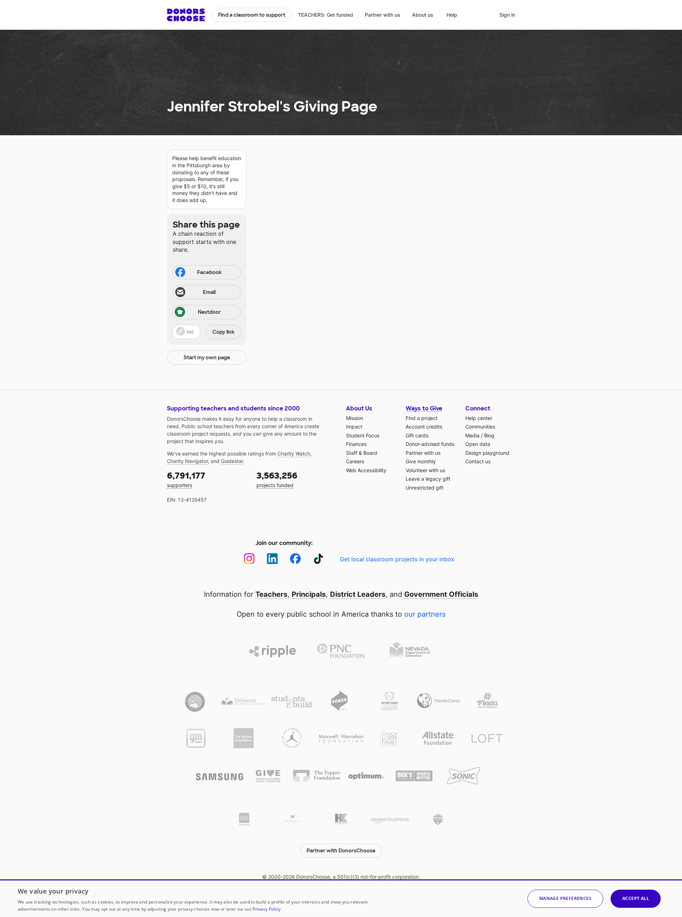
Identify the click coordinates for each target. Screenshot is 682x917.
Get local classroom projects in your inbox (397, 559)
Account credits (424, 427)
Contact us (478, 461)
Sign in (507, 15)
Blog (489, 435)
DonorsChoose (186, 15)
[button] (207, 332)
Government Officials (441, 594)
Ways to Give (424, 408)
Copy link (223, 332)
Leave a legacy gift (428, 479)
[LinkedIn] (272, 558)
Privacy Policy (267, 909)
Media (472, 435)
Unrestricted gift (425, 488)
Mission (354, 418)
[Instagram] (249, 558)
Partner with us (382, 15)
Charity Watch (293, 454)
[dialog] (341, 898)
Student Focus (362, 435)
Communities (480, 427)
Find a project (422, 418)
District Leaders (357, 594)
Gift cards (417, 435)
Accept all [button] (635, 898)
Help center (478, 418)
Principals (309, 594)
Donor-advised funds (430, 444)
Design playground (487, 453)
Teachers (271, 594)
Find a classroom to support (251, 15)
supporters (186, 479)
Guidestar (232, 461)
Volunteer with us (425, 470)
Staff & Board (361, 453)
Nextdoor (209, 312)
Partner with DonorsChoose (341, 850)
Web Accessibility (366, 470)
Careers (355, 461)
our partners (424, 614)
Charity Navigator (187, 461)
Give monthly (421, 461)
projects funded (276, 479)
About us (422, 15)
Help (451, 15)
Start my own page (207, 357)
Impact (354, 427)
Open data (477, 444)
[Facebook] (295, 558)
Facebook (209, 272)
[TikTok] (318, 558)
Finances (356, 444)
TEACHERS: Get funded (325, 15)
